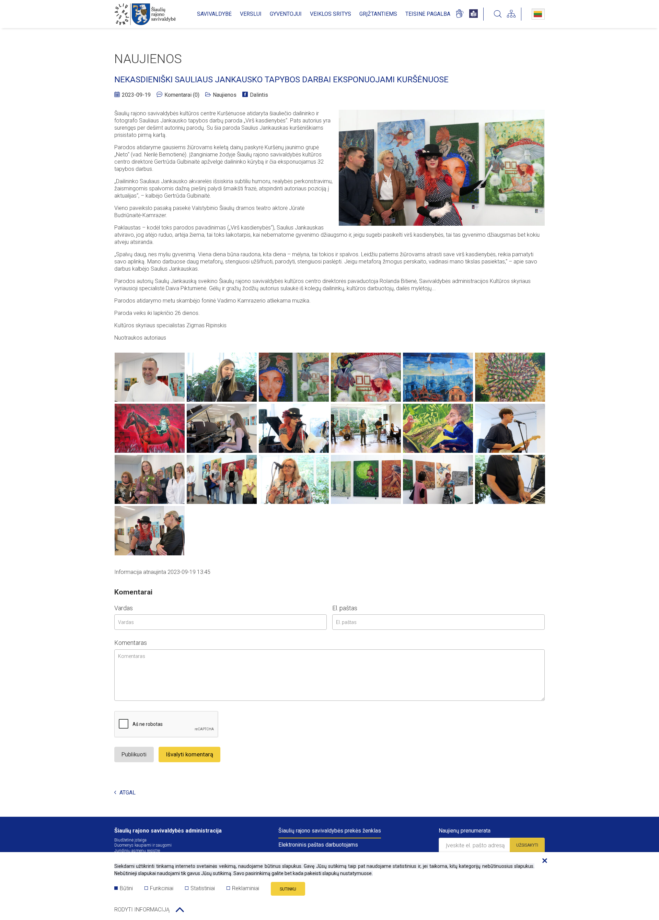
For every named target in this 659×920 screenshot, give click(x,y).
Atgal (127, 793)
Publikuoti (134, 754)
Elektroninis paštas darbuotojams (318, 844)
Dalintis (259, 95)
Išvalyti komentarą (189, 754)
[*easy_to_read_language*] (473, 14)
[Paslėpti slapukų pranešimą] (543, 861)
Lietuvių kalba (538, 14)
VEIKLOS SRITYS (330, 14)
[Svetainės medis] (511, 14)
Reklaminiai (245, 888)
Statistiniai (202, 888)
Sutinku (288, 889)
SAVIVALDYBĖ (214, 14)
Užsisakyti (527, 845)
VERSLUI (251, 14)
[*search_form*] (497, 14)
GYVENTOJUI (286, 14)
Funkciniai (161, 888)
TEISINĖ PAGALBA (427, 14)
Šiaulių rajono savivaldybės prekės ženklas (329, 830)
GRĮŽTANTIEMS (378, 14)
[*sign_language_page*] (459, 14)
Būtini (126, 888)
